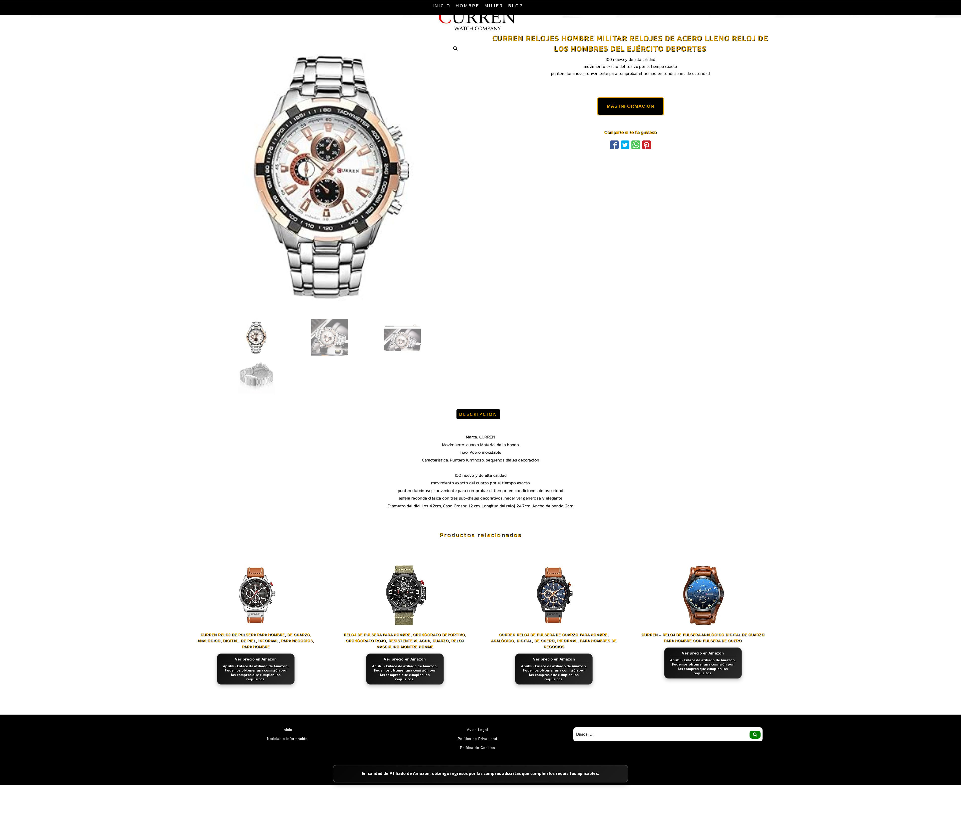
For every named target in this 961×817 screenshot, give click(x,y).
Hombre (467, 6)
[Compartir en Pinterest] (646, 157)
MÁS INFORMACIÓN (630, 118)
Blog (516, 6)
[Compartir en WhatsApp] (635, 157)
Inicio (442, 6)
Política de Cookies (477, 760)
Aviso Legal (477, 742)
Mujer (494, 6)
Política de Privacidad (477, 751)
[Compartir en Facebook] (614, 157)
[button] (455, 61)
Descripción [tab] (478, 427)
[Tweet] (625, 157)
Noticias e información (287, 751)
